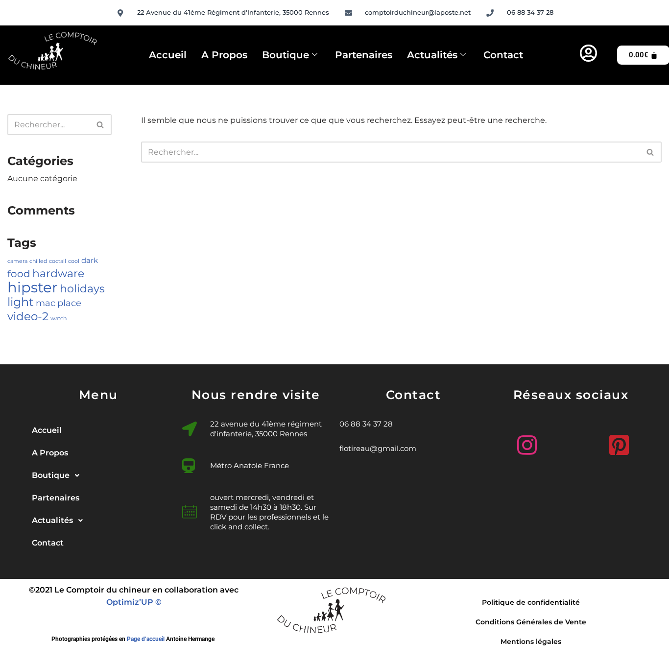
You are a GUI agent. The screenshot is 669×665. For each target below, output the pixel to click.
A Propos (224, 55)
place (69, 303)
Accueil (168, 55)
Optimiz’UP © (134, 602)
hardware (58, 273)
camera (17, 261)
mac (45, 303)
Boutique (285, 55)
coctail (57, 261)
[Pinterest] (616, 441)
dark (89, 260)
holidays (82, 288)
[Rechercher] (101, 124)
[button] (98, 475)
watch (58, 318)
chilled (38, 261)
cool (73, 261)
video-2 (27, 316)
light (20, 301)
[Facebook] (570, 445)
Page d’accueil (146, 639)
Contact (503, 55)
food (18, 274)
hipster (32, 287)
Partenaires (363, 55)
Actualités (432, 55)
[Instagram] (524, 441)
